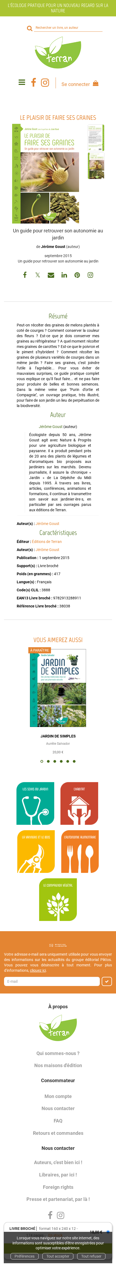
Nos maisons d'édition (58, 1065)
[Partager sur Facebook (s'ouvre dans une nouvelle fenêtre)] (26, 276)
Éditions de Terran (47, 541)
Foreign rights (58, 1187)
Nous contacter (58, 1108)
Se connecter (76, 84)
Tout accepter (57, 1256)
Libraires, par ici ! (58, 1175)
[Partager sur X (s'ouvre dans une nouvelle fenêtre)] (38, 276)
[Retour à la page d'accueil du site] (58, 53)
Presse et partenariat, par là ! (58, 1199)
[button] (45, 174)
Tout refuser (91, 1256)
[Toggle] (22, 82)
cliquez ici (38, 970)
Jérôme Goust (53, 246)
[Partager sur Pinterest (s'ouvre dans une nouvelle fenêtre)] (78, 276)
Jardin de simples (58, 736)
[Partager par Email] (51, 276)
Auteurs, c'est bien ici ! (58, 1162)
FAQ (58, 1121)
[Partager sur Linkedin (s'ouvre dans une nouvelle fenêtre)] (65, 276)
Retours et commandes (58, 1133)
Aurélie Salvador (58, 744)
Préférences (25, 1256)
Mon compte (58, 1096)
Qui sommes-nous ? (58, 1053)
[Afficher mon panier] (94, 84)
